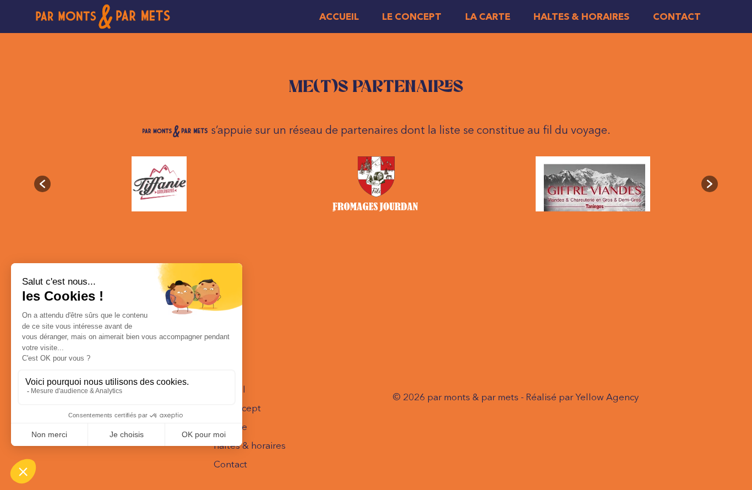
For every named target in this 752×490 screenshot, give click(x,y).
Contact (677, 16)
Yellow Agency (607, 396)
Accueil (339, 16)
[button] (42, 184)
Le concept (412, 16)
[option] (159, 183)
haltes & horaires (581, 16)
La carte (487, 16)
